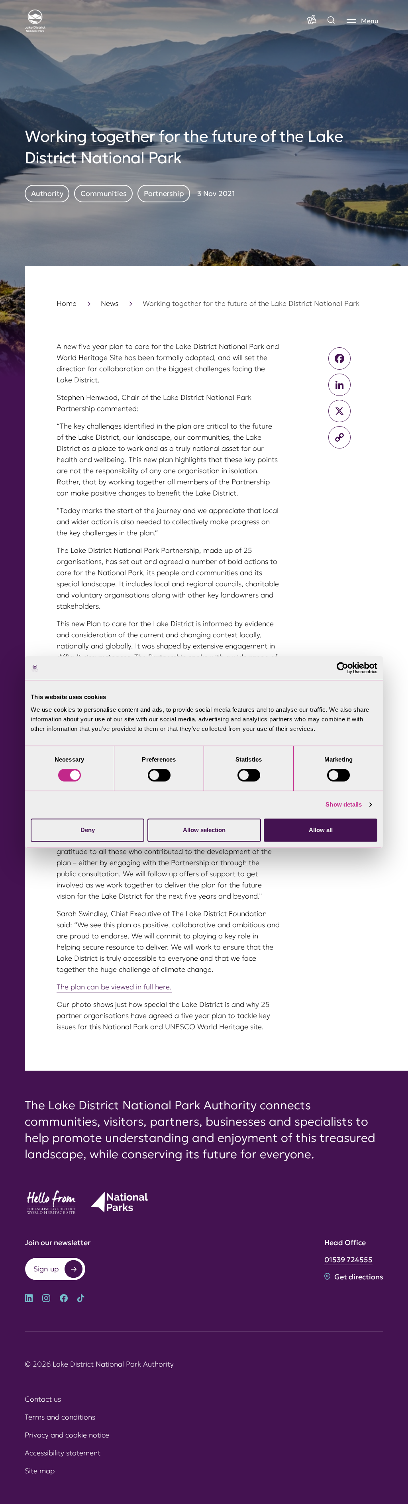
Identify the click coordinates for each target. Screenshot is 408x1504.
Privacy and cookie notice (67, 1434)
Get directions (358, 1276)
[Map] (311, 20)
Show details (344, 804)
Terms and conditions (60, 1417)
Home (66, 303)
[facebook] (64, 1299)
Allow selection (204, 829)
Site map (40, 1470)
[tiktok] (80, 1299)
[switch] (159, 775)
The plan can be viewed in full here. (114, 986)
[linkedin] (29, 1299)
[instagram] (46, 1299)
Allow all (321, 829)
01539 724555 (348, 1259)
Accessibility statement (62, 1452)
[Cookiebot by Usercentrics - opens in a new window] (342, 668)
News (109, 303)
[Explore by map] (331, 20)
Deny (87, 829)
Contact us (43, 1399)
